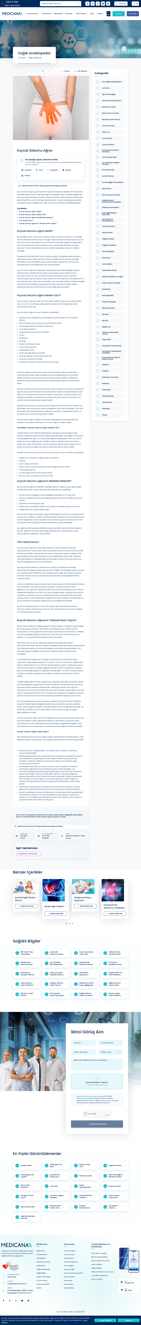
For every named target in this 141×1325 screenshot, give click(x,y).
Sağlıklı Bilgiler (41, 1273)
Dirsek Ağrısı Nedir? (25, 906)
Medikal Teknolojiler (43, 1277)
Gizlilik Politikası (96, 1268)
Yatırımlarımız (69, 1258)
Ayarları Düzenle (105, 1320)
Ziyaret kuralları (69, 1269)
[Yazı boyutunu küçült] (55, 71)
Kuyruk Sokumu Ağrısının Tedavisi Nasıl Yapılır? (38, 223)
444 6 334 (11, 1277)
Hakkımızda (41, 1251)
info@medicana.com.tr (17, 1284)
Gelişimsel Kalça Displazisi (53, 899)
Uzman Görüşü (42, 1280)
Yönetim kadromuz (71, 1262)
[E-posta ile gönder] (42, 71)
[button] (67, 923)
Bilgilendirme (81, 1098)
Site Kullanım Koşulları (99, 1253)
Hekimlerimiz (41, 1266)
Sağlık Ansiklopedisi (35, 58)
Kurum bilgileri (69, 1266)
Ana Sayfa (21, 58)
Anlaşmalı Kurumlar (43, 1262)
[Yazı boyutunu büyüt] (49, 71)
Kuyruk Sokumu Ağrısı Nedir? (30, 211)
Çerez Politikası (96, 1264)
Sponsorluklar (68, 1284)
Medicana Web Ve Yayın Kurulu (102, 1272)
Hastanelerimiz (42, 1254)
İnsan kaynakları (69, 1251)
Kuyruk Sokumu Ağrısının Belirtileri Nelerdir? (36, 217)
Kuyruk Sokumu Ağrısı (115, 906)
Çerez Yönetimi (96, 1279)
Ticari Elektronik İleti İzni (99, 1276)
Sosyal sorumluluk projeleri (73, 1273)
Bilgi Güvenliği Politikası (99, 1257)
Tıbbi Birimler (41, 1258)
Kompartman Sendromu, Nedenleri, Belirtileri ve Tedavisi (85, 906)
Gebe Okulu (68, 1280)
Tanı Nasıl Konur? (26, 220)
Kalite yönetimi (69, 1277)
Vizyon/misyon (69, 1254)
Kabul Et (129, 1320)
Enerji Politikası (69, 1288)
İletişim (39, 1288)
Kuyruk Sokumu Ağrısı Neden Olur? (32, 214)
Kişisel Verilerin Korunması (100, 1261)
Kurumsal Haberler (43, 1284)
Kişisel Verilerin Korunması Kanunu (89, 1096)
